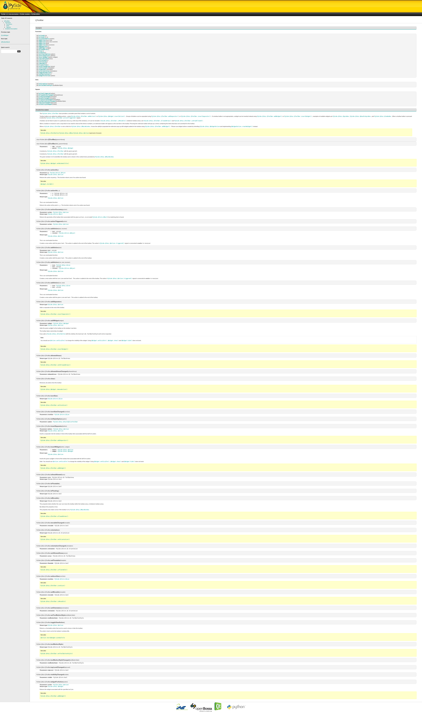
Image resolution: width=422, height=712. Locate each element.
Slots (7, 26)
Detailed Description (11, 29)
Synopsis (8, 22)
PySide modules (25, 14)
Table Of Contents (6, 18)
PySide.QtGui (35, 14)
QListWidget (4, 35)
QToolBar (7, 21)
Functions (9, 24)
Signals (8, 27)
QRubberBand (5, 42)
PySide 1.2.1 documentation (9, 14)
